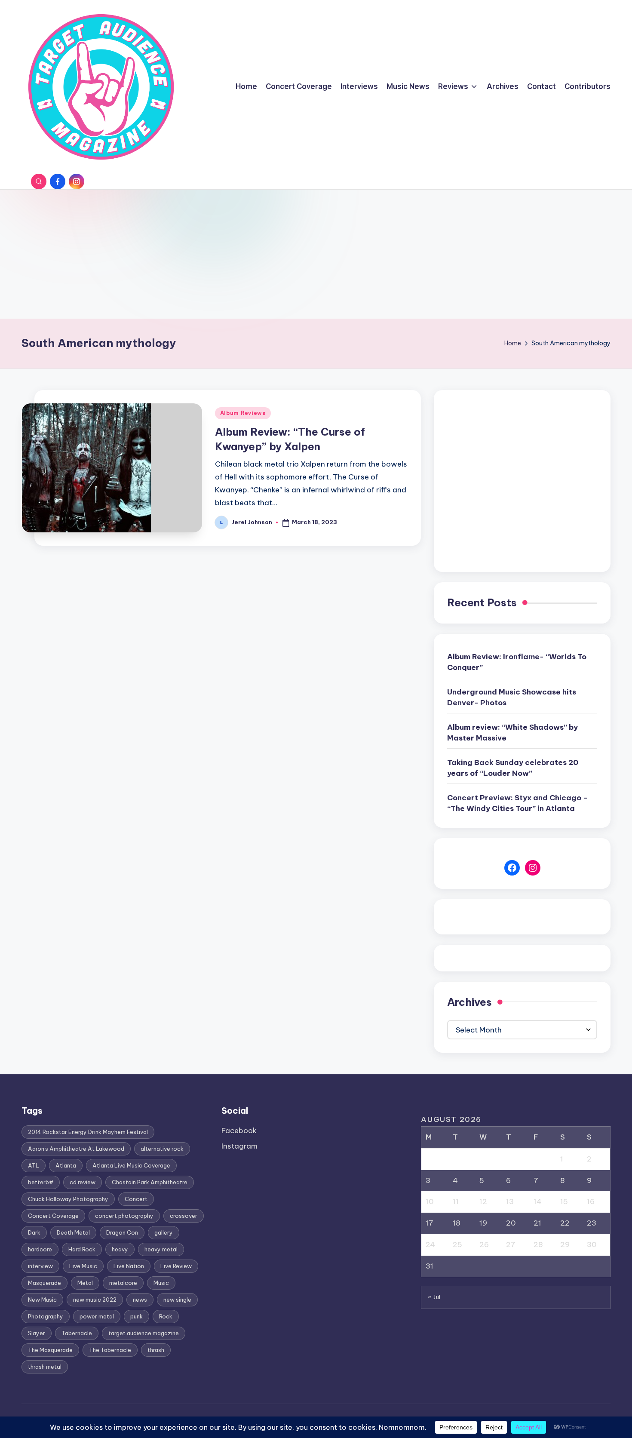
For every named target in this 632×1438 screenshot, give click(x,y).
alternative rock (162, 1148)
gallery (163, 1232)
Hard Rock (81, 1249)
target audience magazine (143, 1333)
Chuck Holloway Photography (68, 1198)
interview (40, 1266)
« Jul (434, 1297)
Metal (85, 1282)
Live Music (83, 1266)
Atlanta (65, 1165)
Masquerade (44, 1282)
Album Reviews (243, 413)
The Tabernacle (110, 1349)
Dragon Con (122, 1232)
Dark (34, 1232)
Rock (165, 1316)
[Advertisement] (316, 254)
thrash (155, 1349)
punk (136, 1316)
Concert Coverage (53, 1215)
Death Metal (73, 1232)
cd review (82, 1182)
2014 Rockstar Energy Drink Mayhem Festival (88, 1131)
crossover (183, 1215)
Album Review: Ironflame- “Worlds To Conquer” (516, 662)
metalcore (123, 1282)
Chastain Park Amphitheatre (149, 1182)
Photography (45, 1316)
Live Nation (129, 1266)
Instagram (239, 1146)
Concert (136, 1198)
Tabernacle (76, 1333)
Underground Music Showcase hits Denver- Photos (511, 697)
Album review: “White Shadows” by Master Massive (512, 732)
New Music (42, 1299)
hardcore (40, 1249)
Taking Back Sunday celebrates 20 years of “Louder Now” (512, 768)
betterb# (40, 1182)
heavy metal (161, 1249)
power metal (97, 1316)
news (140, 1299)
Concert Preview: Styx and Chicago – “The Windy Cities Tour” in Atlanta (517, 803)
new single (177, 1299)
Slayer (36, 1333)
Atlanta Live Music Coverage (131, 1165)
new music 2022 (95, 1299)
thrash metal (44, 1366)
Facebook (239, 1130)
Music (161, 1282)
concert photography (124, 1215)
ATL (33, 1165)
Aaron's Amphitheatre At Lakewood (76, 1148)
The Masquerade (50, 1349)
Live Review (176, 1266)
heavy (120, 1249)
